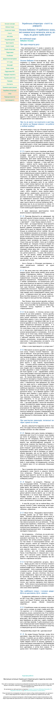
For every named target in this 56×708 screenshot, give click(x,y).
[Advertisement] (28, 11)
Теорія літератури (9, 49)
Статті (10, 33)
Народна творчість (10, 74)
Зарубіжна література (9, 90)
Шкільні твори (9, 27)
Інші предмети (9, 100)
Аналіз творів (10, 46)
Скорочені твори (10, 30)
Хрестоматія (10, 43)
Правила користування (10, 87)
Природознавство (9, 97)
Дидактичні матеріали (10, 59)
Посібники (10, 55)
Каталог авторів (10, 24)
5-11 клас (10, 62)
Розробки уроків (10, 39)
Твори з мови (10, 68)
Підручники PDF (10, 71)
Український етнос (9, 78)
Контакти (10, 84)
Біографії (9, 65)
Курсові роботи (27, 676)
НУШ (9, 93)
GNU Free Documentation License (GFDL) (34, 690)
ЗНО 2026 (10, 36)
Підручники (9, 52)
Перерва (9, 81)
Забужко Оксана (26, 41)
